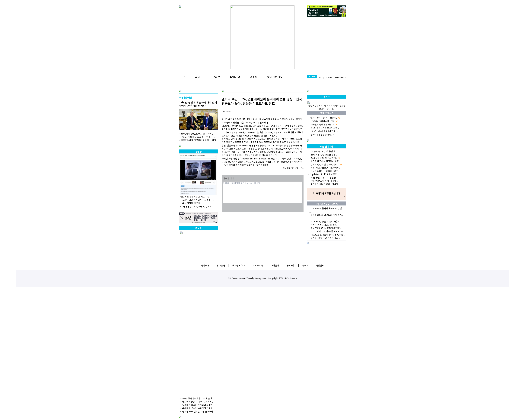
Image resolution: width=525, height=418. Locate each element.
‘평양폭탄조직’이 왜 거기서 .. (324, 180)
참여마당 (235, 77)
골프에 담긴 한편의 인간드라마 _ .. (198, 199)
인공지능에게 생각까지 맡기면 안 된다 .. (199, 140)
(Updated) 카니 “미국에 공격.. (324, 174)
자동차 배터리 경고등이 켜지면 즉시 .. (325, 216)
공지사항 (291, 265)
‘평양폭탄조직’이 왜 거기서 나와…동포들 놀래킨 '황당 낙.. (326, 107)
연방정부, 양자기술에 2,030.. (324, 121)
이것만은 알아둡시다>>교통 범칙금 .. (327, 234)
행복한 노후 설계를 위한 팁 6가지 (197, 411)
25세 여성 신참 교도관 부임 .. (323, 154)
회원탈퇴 (320, 265)
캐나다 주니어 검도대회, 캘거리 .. (197, 206)
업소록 (253, 77)
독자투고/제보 (239, 265)
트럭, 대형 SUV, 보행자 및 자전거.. (197, 133)
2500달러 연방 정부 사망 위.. (324, 124)
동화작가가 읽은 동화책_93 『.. (325, 134)
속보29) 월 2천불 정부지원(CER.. (325, 228)
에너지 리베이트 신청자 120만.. (324, 171)
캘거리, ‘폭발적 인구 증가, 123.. (325, 237)
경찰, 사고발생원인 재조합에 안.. (325, 167)
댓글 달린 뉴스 (326, 113)
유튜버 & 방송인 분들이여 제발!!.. (197, 405)
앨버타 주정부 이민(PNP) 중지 (324, 224)
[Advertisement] (263, 231)
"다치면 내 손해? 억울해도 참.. (325, 131)
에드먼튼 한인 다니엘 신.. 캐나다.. (197, 401)
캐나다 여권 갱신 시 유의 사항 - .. (325, 221)
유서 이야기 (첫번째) (191, 203)
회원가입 (329, 77)
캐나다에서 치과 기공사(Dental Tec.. (327, 231)
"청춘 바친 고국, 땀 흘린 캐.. (323, 151)
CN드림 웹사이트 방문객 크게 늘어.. (196, 398)
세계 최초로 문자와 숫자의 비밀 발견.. (325, 210)
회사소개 (205, 265)
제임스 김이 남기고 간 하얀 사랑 (194, 196)
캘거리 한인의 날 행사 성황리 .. (325, 117)
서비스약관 (258, 265)
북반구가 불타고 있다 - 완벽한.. (324, 184)
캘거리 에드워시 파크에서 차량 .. (325, 161)
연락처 (305, 265)
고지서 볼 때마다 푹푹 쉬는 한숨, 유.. (198, 137)
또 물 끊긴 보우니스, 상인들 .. (323, 177)
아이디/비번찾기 (340, 77)
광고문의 (221, 265)
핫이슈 (326, 96)
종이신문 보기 (275, 77)
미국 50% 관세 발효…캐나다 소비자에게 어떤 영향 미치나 (198, 104)
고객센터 (275, 265)
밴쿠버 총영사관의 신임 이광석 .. (326, 127)
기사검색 (312, 76)
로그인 (321, 77)
